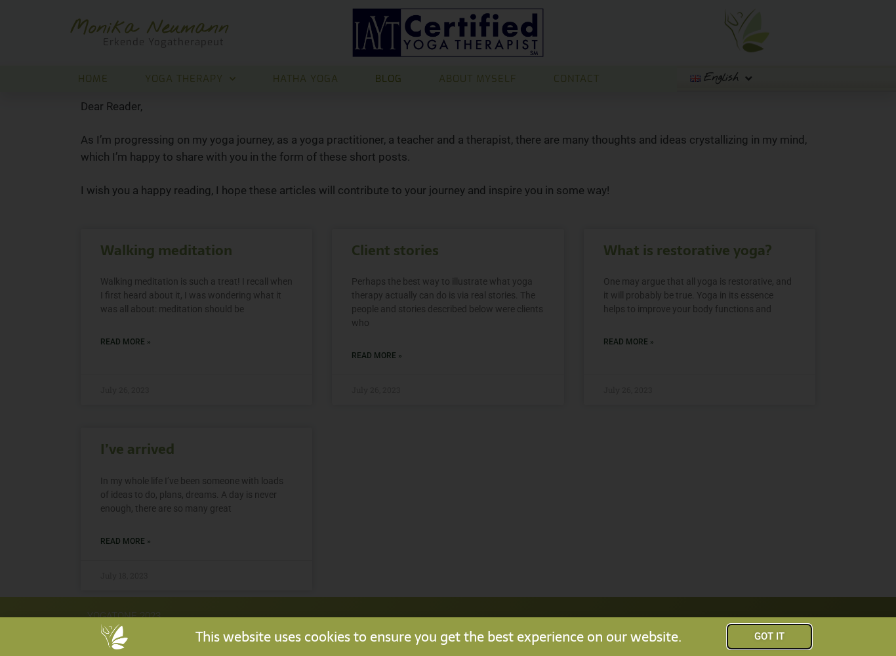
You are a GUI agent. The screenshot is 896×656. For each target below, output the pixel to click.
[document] (448, 328)
